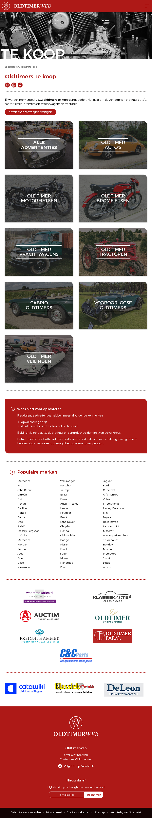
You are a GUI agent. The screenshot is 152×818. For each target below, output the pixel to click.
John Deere (24, 490)
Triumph (65, 490)
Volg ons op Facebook (79, 766)
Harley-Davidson (113, 508)
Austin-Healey (69, 503)
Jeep (20, 553)
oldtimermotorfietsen (39, 198)
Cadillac (22, 508)
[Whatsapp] (13, 85)
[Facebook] (20, 85)
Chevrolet (109, 490)
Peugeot (65, 512)
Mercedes (23, 480)
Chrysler (65, 526)
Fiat (19, 499)
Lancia (64, 508)
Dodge (64, 540)
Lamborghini (111, 526)
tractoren (71, 104)
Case (20, 562)
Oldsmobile (67, 535)
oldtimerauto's (113, 145)
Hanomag (66, 562)
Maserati (108, 530)
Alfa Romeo (110, 494)
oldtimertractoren (113, 252)
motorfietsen (13, 104)
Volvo (106, 499)
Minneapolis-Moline (115, 535)
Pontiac (22, 549)
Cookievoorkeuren (78, 812)
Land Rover (67, 521)
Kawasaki (23, 567)
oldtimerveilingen (39, 359)
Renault (22, 503)
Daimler (22, 535)
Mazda (107, 549)
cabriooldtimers (39, 305)
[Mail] (7, 85)
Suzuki (107, 558)
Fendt (64, 549)
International (111, 503)
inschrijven (93, 794)
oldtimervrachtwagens (39, 252)
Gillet (20, 558)
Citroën (22, 494)
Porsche (65, 485)
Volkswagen (67, 480)
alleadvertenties (39, 145)
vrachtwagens (50, 104)
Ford (106, 485)
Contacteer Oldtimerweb (76, 759)
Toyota (107, 517)
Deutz (21, 517)
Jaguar (107, 480)
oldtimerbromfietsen (113, 198)
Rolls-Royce (110, 521)
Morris (64, 558)
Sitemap (99, 812)
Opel (20, 521)
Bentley (108, 544)
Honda (21, 512)
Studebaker (110, 540)
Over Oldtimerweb (76, 754)
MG (19, 485)
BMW (63, 494)
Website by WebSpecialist (125, 812)
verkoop (114, 100)
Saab (63, 553)
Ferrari (64, 499)
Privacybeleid (54, 812)
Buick (63, 517)
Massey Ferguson (28, 530)
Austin (107, 567)
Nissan (64, 544)
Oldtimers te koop (27, 66)
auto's (142, 100)
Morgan (22, 544)
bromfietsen (32, 104)
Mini (105, 512)
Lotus (106, 562)
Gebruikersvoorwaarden (26, 812)
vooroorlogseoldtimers (113, 305)
